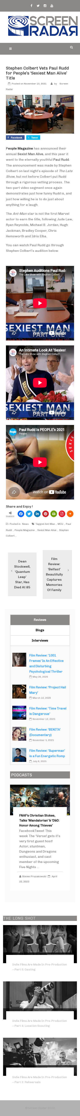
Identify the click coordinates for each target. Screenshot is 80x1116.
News (25, 523)
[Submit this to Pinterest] (45, 513)
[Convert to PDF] (62, 513)
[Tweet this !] (29, 513)
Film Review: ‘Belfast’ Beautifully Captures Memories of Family (54, 574)
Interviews (40, 640)
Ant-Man (50, 523)
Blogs (40, 630)
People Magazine (25, 530)
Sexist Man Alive (46, 530)
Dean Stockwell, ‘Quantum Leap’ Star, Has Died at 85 (22, 574)
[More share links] (70, 513)
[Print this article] (53, 513)
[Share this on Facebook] (21, 513)
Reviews (40, 620)
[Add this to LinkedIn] (37, 513)
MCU (60, 523)
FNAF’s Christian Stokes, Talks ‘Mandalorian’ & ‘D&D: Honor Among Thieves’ (39, 820)
